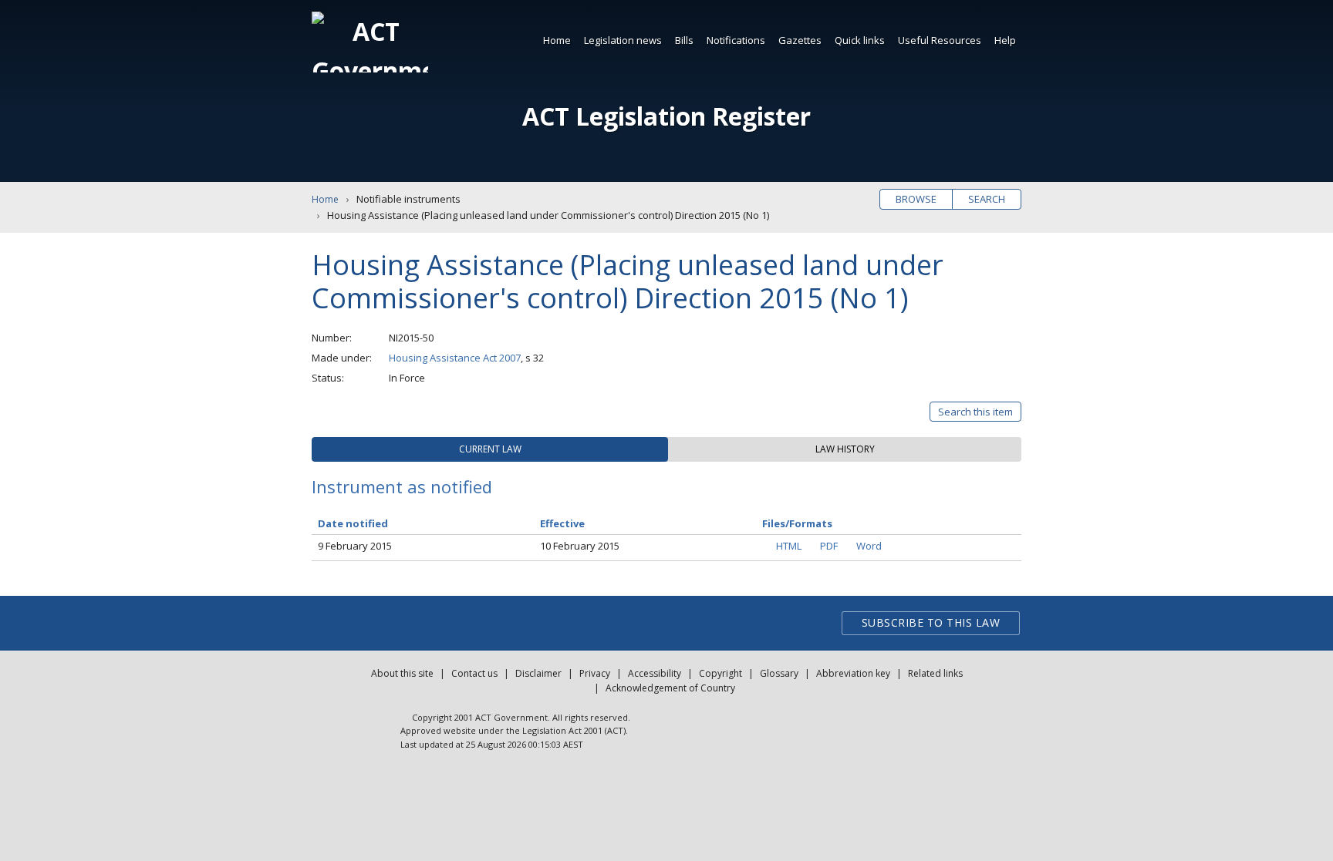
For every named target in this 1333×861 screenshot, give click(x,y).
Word (869, 546)
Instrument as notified (402, 486)
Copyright (720, 673)
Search (986, 199)
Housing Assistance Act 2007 (455, 358)
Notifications (736, 40)
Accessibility (654, 673)
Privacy (594, 673)
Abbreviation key (853, 673)
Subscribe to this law (931, 622)
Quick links (860, 40)
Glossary (779, 673)
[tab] (490, 449)
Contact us (474, 673)
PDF (829, 546)
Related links (935, 673)
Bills (684, 40)
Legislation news (623, 40)
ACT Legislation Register (666, 116)
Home (557, 40)
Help (1005, 40)
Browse (916, 199)
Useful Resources (939, 40)
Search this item (975, 412)
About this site (402, 673)
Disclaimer (538, 673)
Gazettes (800, 40)
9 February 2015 (355, 546)
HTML (788, 546)
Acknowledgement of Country (670, 688)
